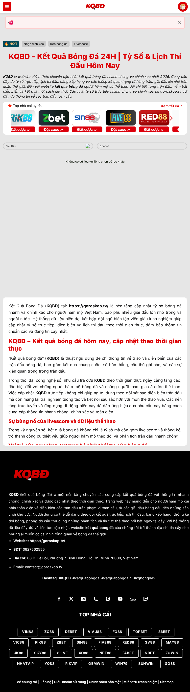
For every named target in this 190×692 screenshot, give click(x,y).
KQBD (14, 494)
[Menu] (7, 6)
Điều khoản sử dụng (70, 682)
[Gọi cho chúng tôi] (96, 599)
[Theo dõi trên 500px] (133, 599)
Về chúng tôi (27, 682)
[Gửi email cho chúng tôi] (83, 599)
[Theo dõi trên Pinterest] (108, 599)
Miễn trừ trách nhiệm (140, 682)
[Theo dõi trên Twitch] (145, 599)
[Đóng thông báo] (179, 22)
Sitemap (167, 682)
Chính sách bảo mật (105, 682)
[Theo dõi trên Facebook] (59, 599)
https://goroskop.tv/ (47, 541)
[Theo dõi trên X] (71, 599)
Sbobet (104, 146)
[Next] (170, 118)
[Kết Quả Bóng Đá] (95, 6)
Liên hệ (45, 682)
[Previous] (19, 118)
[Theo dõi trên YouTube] (120, 599)
